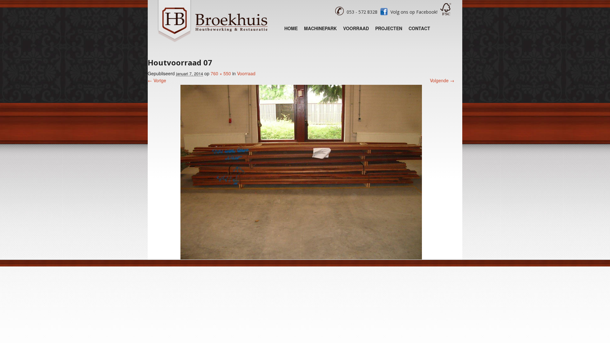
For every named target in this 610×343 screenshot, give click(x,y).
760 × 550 (221, 73)
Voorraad (356, 28)
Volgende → (442, 80)
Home (291, 28)
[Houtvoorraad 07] (301, 257)
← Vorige (157, 80)
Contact (419, 28)
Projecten (388, 28)
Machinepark (320, 28)
